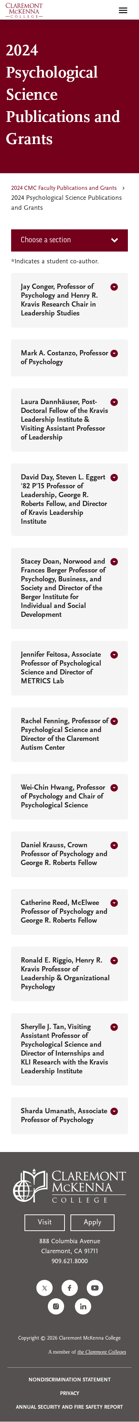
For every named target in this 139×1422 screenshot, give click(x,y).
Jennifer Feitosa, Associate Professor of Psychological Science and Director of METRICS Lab (61, 668)
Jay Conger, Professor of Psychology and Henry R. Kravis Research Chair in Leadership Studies (59, 300)
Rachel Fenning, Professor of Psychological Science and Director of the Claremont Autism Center (64, 735)
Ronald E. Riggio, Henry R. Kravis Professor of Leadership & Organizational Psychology (65, 974)
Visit (45, 1222)
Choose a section (46, 240)
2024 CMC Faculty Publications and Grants (64, 188)
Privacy (69, 1394)
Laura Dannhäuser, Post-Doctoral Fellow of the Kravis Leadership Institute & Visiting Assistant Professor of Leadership (64, 420)
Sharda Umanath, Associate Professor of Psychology (64, 1116)
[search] (107, 10)
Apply (92, 1222)
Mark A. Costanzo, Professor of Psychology (64, 358)
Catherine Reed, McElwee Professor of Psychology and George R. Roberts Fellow (64, 911)
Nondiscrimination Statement (70, 1380)
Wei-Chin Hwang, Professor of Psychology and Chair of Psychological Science (63, 796)
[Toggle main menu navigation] (123, 10)
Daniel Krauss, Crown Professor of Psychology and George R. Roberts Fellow (64, 854)
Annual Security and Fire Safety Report (69, 1407)
